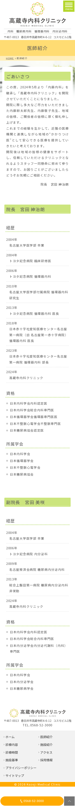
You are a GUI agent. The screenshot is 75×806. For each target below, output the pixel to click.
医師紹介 (46, 736)
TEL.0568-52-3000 (37, 725)
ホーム (10, 736)
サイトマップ (14, 775)
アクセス (46, 752)
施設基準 (11, 760)
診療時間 (11, 752)
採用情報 (46, 760)
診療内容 (11, 744)
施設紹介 (46, 744)
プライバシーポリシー (20, 767)
